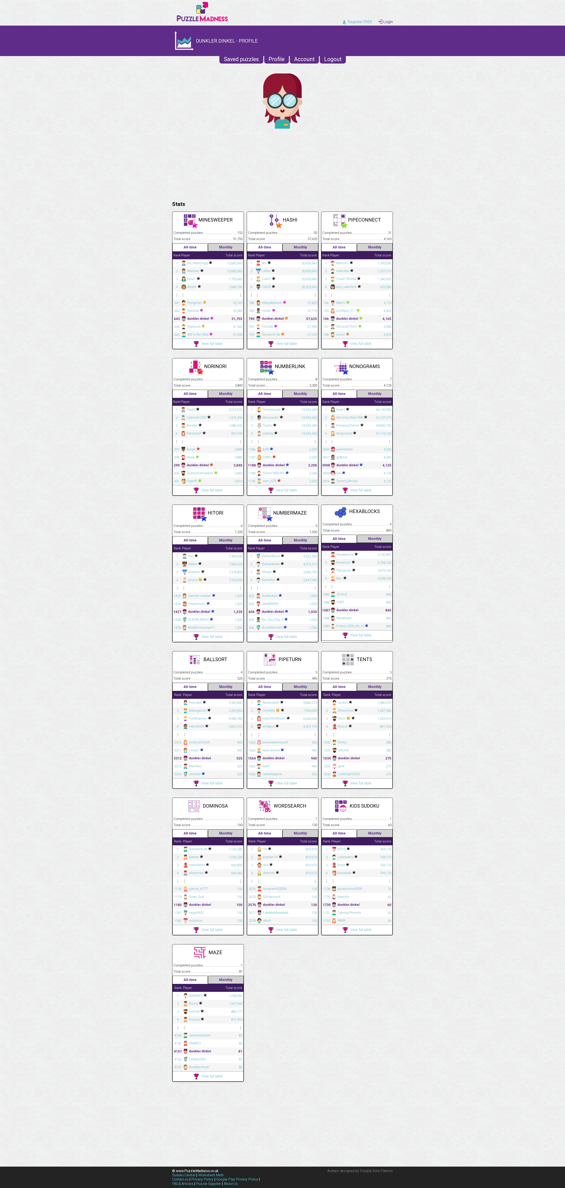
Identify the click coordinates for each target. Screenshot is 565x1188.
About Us (231, 1184)
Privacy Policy (202, 1179)
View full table (211, 344)
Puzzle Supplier (208, 1184)
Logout (332, 59)
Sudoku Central (183, 1175)
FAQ (175, 1184)
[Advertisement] (282, 164)
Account (304, 59)
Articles (187, 1184)
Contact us (180, 1179)
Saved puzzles (241, 59)
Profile (276, 59)
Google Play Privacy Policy (237, 1179)
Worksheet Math (211, 1175)
